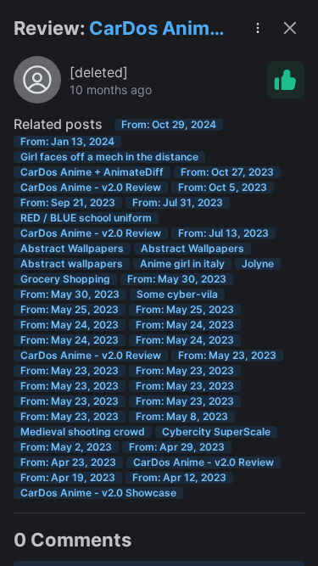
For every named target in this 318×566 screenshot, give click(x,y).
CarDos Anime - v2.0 (154, 29)
